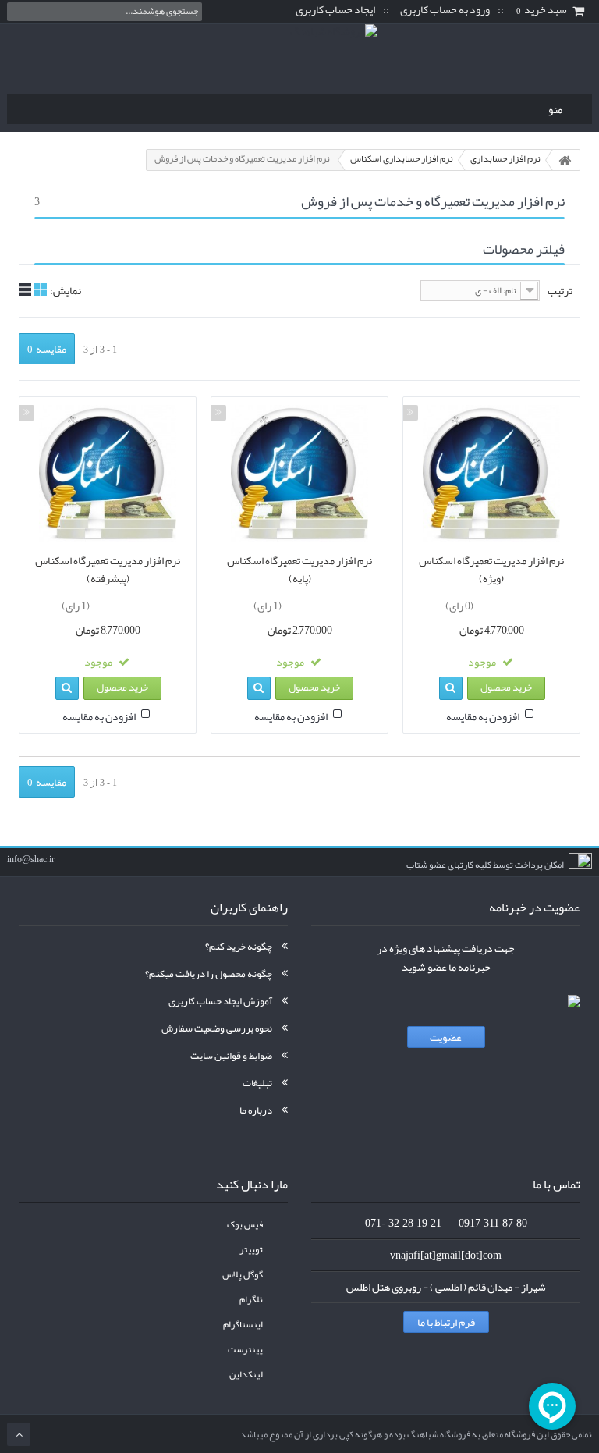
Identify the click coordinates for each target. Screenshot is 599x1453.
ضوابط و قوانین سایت (231, 1056)
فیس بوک (245, 1225)
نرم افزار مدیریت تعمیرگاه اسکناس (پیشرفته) (107, 570)
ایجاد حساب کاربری (335, 10)
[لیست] (25, 289)
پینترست (245, 1350)
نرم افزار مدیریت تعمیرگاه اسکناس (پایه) (299, 570)
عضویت (446, 1037)
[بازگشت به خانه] (565, 160)
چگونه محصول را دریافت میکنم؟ (208, 974)
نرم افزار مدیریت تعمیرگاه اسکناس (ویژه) (491, 570)
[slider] (506, 603)
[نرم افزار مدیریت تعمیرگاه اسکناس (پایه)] (299, 473)
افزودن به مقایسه (482, 716)
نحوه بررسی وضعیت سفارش (216, 1028)
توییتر (251, 1250)
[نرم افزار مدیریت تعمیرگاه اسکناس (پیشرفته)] (107, 473)
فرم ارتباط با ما (446, 1322)
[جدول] (40, 289)
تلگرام (251, 1300)
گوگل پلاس (242, 1275)
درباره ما (255, 1110)
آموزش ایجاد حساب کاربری (220, 1001)
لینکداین (246, 1375)
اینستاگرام (243, 1325)
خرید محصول (506, 687)
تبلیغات (257, 1083)
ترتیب (560, 290)
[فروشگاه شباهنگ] (299, 55)
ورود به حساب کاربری (445, 10)
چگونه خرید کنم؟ (238, 946)
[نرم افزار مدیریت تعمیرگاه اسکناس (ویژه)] (491, 473)
